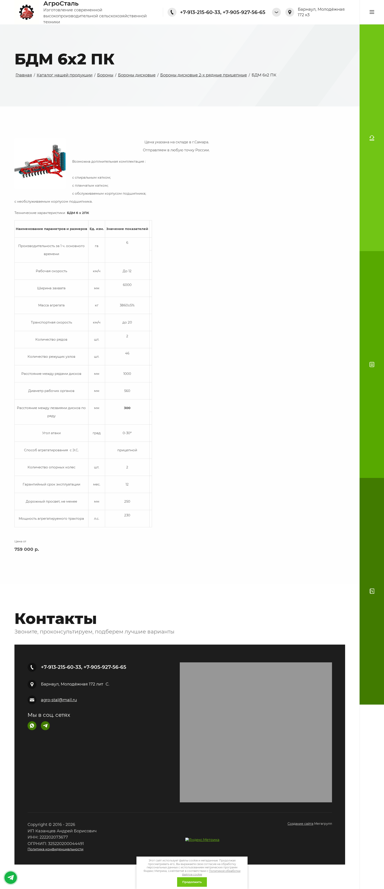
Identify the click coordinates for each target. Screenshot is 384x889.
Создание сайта (300, 824)
